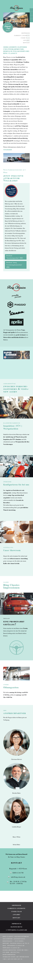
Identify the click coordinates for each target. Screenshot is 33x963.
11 (23, 612)
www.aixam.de (7, 149)
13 (27, 612)
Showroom (16, 905)
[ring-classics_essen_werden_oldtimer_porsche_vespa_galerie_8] (16, 614)
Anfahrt (16, 914)
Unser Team (16, 911)
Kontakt (16, 918)
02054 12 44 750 (18, 873)
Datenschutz (16, 927)
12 (25, 612)
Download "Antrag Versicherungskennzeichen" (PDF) (14, 265)
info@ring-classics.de (18, 877)
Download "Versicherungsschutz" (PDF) (14, 257)
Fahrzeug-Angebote (16, 908)
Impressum (16, 924)
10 (21, 612)
